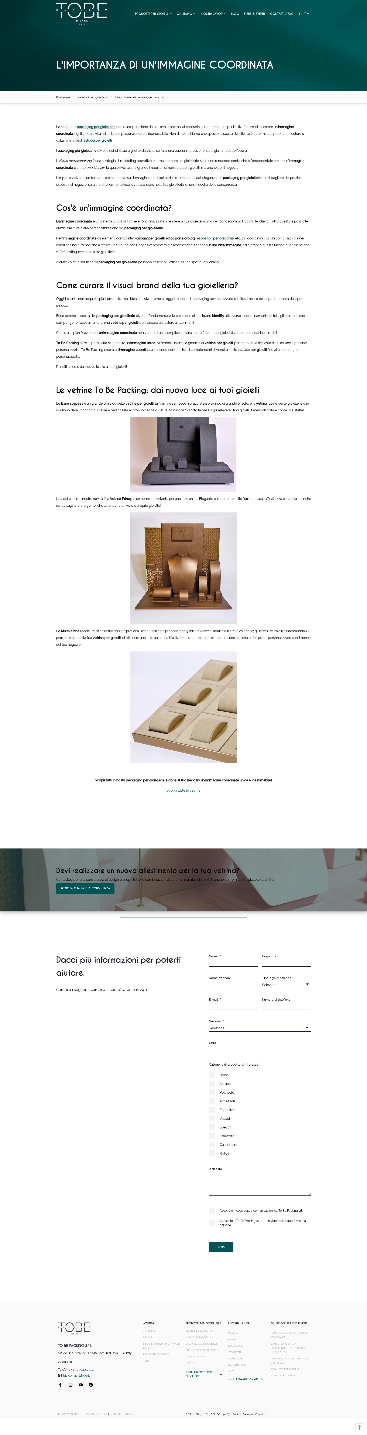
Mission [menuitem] (148, 1337)
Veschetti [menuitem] (234, 1352)
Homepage (63, 97)
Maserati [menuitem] (234, 1333)
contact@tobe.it (79, 1375)
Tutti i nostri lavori (243, 1379)
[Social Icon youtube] (81, 1385)
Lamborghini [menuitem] (236, 1358)
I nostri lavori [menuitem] (211, 14)
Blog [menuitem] (235, 14)
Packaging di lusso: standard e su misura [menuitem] (290, 1360)
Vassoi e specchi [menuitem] (196, 1356)
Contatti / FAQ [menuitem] (282, 14)
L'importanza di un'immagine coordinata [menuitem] (289, 1335)
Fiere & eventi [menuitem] (254, 14)
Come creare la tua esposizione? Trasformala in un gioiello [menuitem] (289, 1348)
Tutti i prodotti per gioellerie (199, 1374)
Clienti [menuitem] (147, 1360)
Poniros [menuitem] (233, 1339)
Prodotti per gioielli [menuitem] (152, 14)
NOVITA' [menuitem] (190, 1363)
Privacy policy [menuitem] (68, 1414)
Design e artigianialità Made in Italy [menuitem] (161, 1345)
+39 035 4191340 (82, 1369)
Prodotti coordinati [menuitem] (156, 1354)
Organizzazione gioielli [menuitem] (201, 1343)
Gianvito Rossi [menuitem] (237, 1365)
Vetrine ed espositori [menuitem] (200, 1330)
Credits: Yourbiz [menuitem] (124, 1414)
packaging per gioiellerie (96, 127)
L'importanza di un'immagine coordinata (141, 97)
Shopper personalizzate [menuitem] (202, 1350)
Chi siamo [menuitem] (184, 14)
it (304, 14)
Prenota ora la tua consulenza (85, 888)
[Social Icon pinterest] (89, 1385)
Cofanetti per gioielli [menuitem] (285, 1369)
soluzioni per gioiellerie (93, 97)
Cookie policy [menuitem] (95, 1414)
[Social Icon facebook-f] (61, 1385)
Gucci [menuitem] (231, 1371)
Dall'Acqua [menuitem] (235, 1346)
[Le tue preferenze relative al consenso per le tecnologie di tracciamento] (360, 1428)
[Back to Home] (81, 13)
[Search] (295, 13)
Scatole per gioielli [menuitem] (283, 1375)
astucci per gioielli (97, 140)
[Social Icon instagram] (70, 1385)
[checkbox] (260, 1114)
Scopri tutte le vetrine (183, 790)
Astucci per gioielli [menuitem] (198, 1337)
